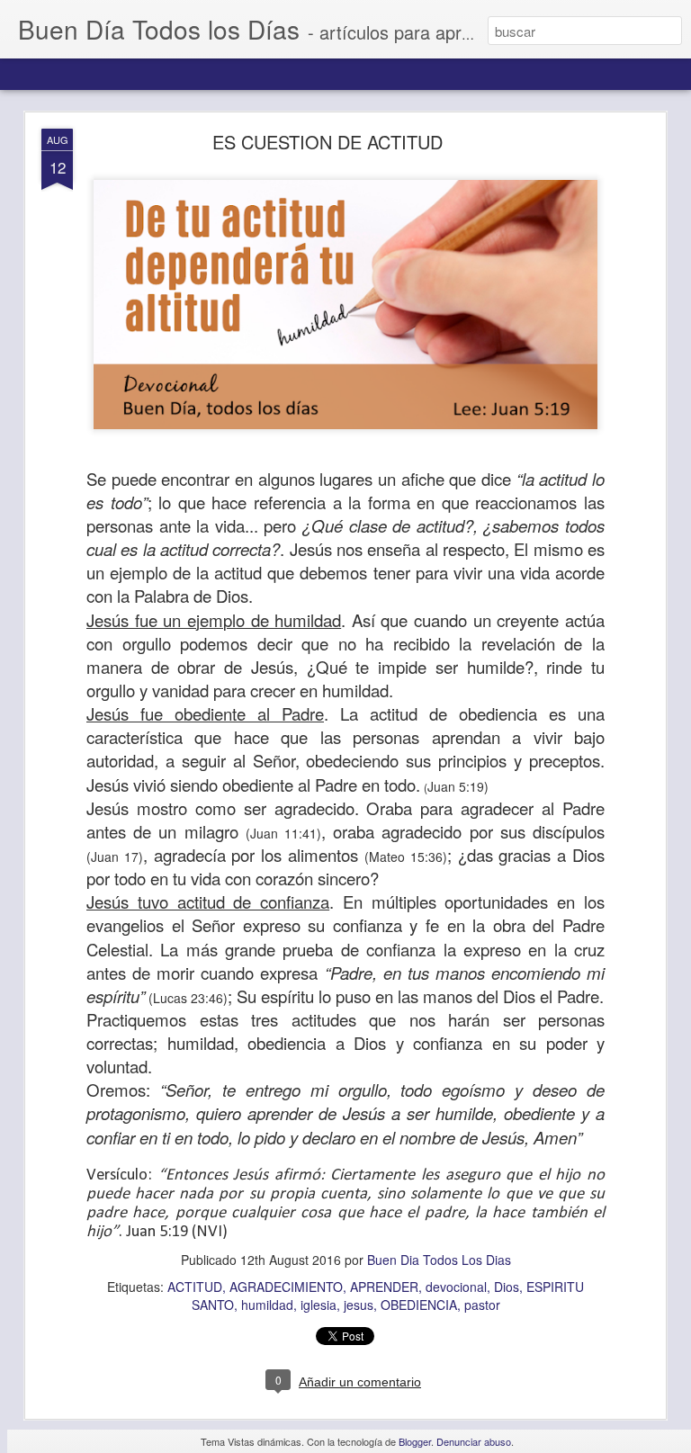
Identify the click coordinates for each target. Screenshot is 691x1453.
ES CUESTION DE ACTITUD (327, 142)
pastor (482, 1305)
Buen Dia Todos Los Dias (439, 1260)
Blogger (415, 1441)
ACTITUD (194, 1287)
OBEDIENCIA (419, 1305)
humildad (267, 1305)
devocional (456, 1287)
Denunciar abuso (473, 1441)
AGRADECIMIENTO (286, 1287)
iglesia (319, 1305)
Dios (506, 1287)
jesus (358, 1305)
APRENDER (384, 1287)
